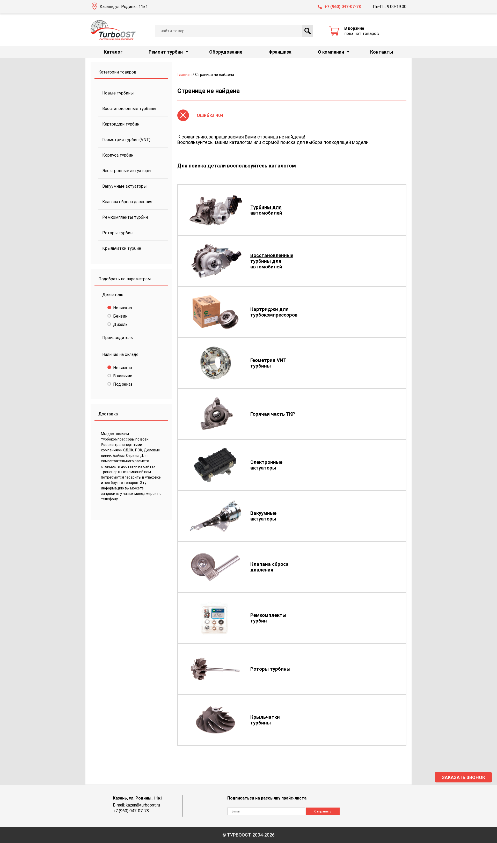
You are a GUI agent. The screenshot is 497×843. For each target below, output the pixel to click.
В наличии (122, 375)
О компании (331, 52)
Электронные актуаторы (126, 170)
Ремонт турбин (166, 52)
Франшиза (279, 52)
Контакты (381, 52)
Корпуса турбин (117, 155)
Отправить (323, 811)
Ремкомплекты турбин (125, 217)
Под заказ (123, 384)
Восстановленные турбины (129, 108)
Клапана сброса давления (127, 201)
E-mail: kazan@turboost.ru (136, 805)
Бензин (120, 316)
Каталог (113, 52)
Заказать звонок (463, 777)
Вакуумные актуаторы (124, 186)
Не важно (122, 307)
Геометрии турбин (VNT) (126, 139)
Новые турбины (118, 93)
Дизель (120, 324)
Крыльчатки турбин (121, 248)
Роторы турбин (117, 232)
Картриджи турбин (120, 124)
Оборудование (225, 52)
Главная (184, 74)
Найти (307, 31)
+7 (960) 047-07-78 (342, 6)
